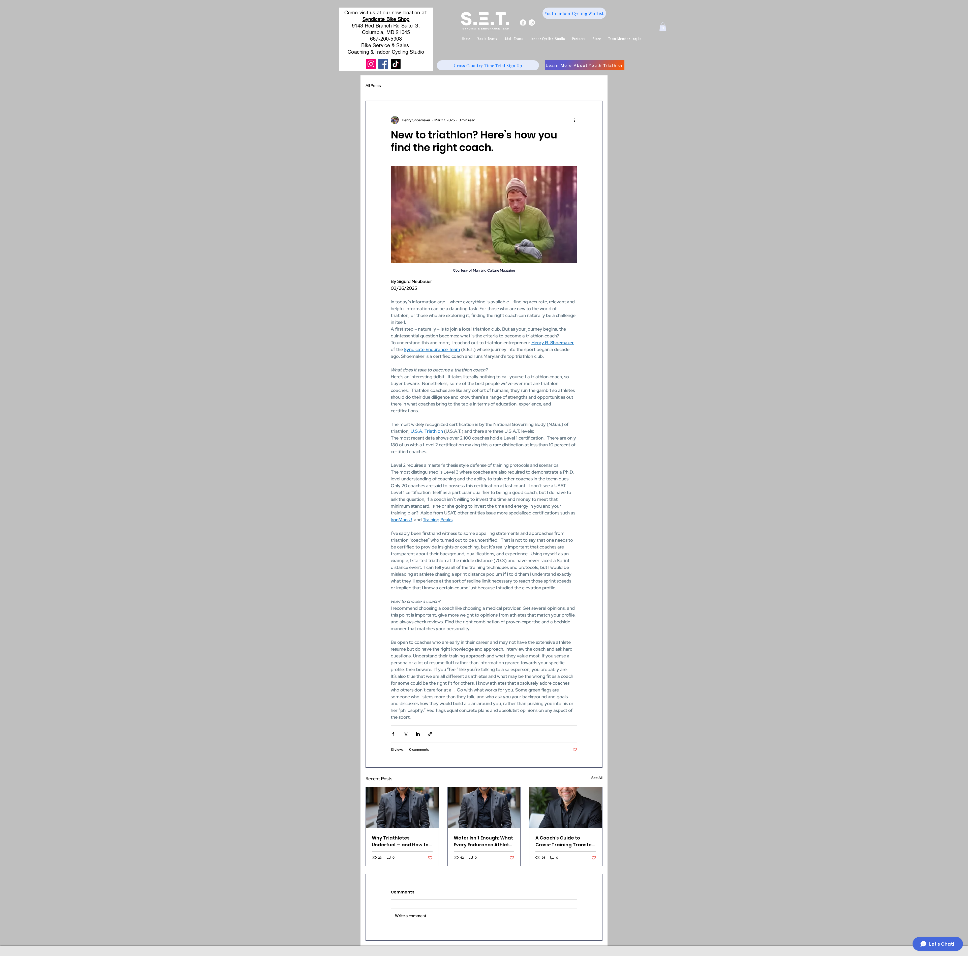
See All (596, 777)
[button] (487, 39)
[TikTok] (396, 64)
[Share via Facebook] (393, 734)
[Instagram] (532, 22)
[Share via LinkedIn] (417, 734)
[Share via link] (430, 734)
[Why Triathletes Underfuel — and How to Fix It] (402, 807)
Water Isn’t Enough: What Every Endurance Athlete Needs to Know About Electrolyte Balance (483, 841)
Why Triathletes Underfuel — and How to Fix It (400, 841)
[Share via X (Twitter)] (405, 734)
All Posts (373, 85)
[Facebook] (523, 22)
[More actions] (574, 120)
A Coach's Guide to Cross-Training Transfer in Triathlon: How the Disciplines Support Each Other (564, 841)
